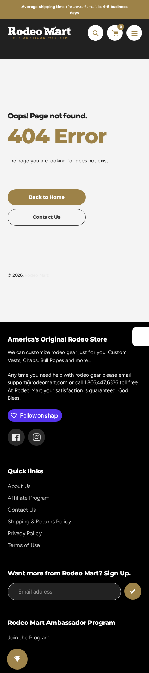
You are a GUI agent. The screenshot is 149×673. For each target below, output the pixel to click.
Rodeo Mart (37, 275)
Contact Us (22, 509)
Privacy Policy (25, 533)
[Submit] (132, 591)
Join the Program (29, 637)
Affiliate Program (29, 498)
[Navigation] (134, 33)
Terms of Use (24, 545)
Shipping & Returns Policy (39, 521)
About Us (19, 486)
